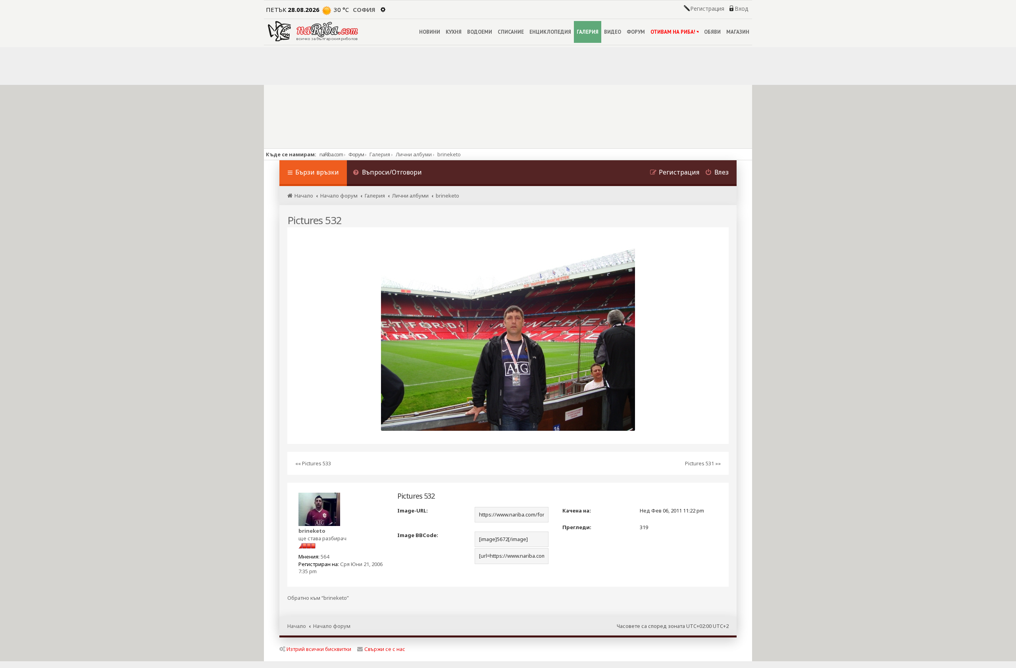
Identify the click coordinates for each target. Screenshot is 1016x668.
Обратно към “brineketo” (318, 598)
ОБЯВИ (712, 32)
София (364, 9)
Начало (296, 626)
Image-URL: (412, 510)
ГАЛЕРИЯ (587, 32)
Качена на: (576, 510)
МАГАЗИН (737, 32)
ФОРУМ (636, 32)
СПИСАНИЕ (511, 32)
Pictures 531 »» (703, 463)
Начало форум (331, 626)
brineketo (311, 530)
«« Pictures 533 (313, 463)
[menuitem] (387, 173)
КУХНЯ (454, 32)
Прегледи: (576, 527)
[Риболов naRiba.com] (313, 31)
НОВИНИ (429, 32)
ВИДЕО (612, 32)
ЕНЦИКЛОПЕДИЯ (550, 32)
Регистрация (707, 9)
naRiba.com (331, 154)
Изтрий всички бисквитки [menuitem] (319, 649)
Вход (741, 9)
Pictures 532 (314, 220)
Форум (356, 154)
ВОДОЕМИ (479, 32)
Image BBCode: (417, 535)
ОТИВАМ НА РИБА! (672, 32)
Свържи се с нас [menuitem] (384, 649)
